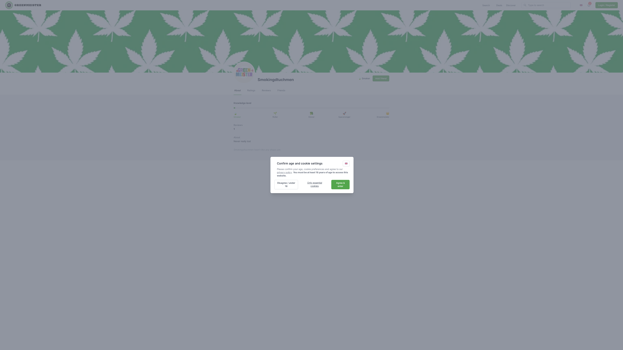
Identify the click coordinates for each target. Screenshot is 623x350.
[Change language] (346, 163)
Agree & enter (340, 184)
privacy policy (284, 172)
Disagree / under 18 (286, 184)
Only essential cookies (314, 184)
